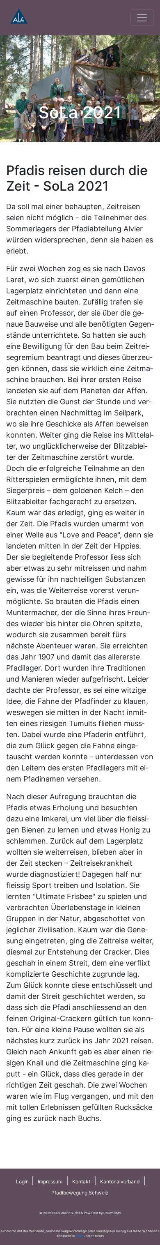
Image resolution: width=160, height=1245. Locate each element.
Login (23, 1181)
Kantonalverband (119, 1181)
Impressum (50, 1181)
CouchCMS (112, 1213)
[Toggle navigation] (141, 17)
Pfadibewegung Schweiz (80, 1193)
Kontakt (81, 1181)
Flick (79, 1236)
